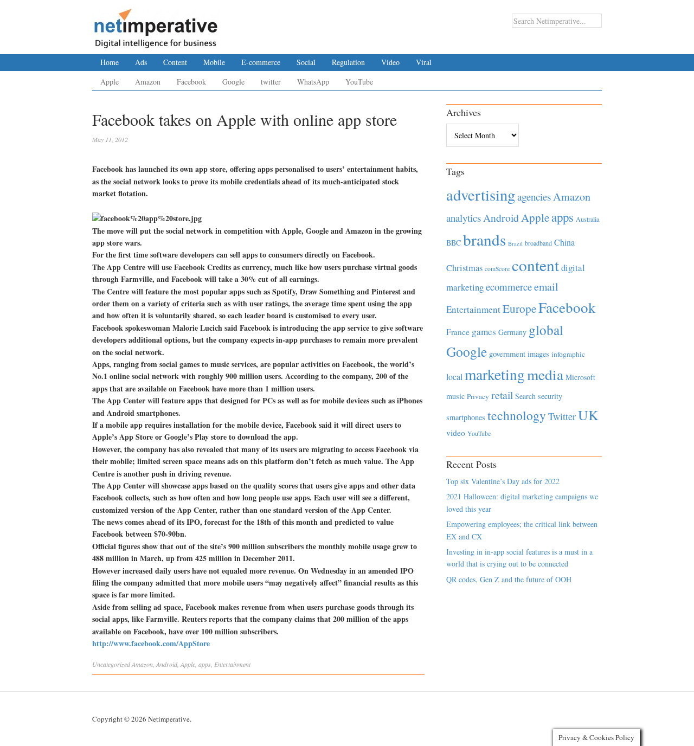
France (458, 331)
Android (166, 664)
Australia (587, 219)
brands (484, 239)
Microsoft (580, 377)
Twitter (562, 416)
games (484, 331)
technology (516, 415)
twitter (271, 81)
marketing (495, 374)
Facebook (191, 81)
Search (525, 396)
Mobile (214, 62)
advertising (480, 194)
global (546, 329)
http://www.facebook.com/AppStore (151, 643)
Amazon (147, 81)
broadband (538, 243)
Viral (424, 62)
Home (109, 62)
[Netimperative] (156, 24)
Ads (141, 62)
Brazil (515, 243)
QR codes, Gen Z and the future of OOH (508, 579)
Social (306, 62)
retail (502, 395)
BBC (453, 242)
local (454, 376)
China (564, 242)
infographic (568, 354)
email (546, 286)
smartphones (465, 417)
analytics (463, 217)
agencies (534, 196)
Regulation (348, 62)
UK (588, 415)
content (535, 264)
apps (204, 664)
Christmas (464, 267)
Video (390, 62)
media (545, 374)
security (550, 396)
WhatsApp (313, 81)
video (455, 432)
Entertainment (232, 664)
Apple (109, 81)
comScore (497, 269)
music (455, 396)
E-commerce (260, 62)
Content (175, 62)
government (507, 354)
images (538, 354)
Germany (512, 332)
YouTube (359, 81)
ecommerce (509, 286)
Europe (519, 308)
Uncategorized (111, 664)
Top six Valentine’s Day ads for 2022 (503, 481)
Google (233, 81)
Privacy (478, 396)
